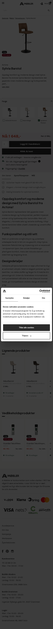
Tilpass (25, 336)
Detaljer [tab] (26, 298)
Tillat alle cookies (26, 327)
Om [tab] (43, 298)
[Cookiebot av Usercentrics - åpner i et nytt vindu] (39, 291)
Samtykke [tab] (9, 298)
